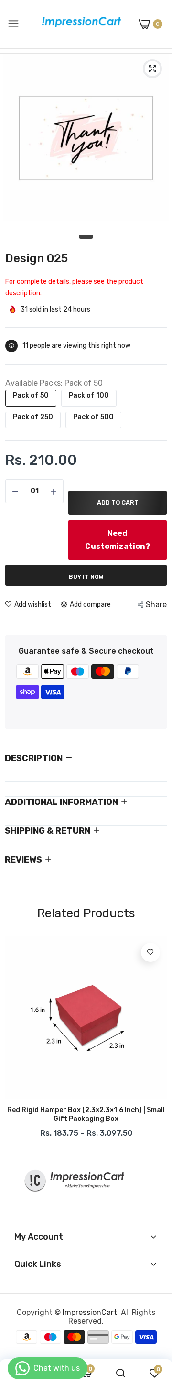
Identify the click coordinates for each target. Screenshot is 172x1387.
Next (155, 1039)
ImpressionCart (90, 1312)
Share (156, 604)
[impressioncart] (79, 24)
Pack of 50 (31, 395)
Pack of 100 (89, 395)
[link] (150, 952)
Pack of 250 (33, 417)
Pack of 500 (93, 417)
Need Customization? (117, 540)
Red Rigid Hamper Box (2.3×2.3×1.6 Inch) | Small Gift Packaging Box (86, 1114)
